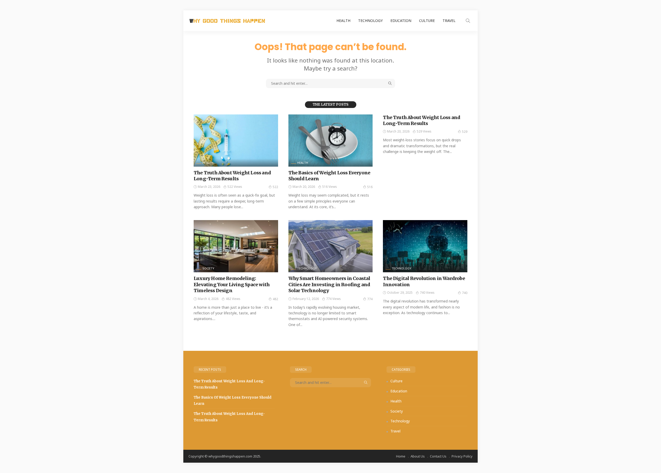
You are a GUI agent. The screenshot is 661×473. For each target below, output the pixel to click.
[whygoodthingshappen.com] (227, 20)
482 (275, 299)
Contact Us (438, 456)
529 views (424, 131)
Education (400, 20)
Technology (370, 20)
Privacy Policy (462, 456)
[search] (468, 20)
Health (343, 20)
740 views (427, 292)
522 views (234, 186)
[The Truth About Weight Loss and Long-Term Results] (236, 140)
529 (464, 131)
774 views (333, 299)
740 (464, 293)
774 (370, 299)
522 (275, 187)
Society (208, 268)
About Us (418, 456)
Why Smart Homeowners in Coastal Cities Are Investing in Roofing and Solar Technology (329, 284)
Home (400, 456)
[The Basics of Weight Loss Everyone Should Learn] (330, 140)
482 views (233, 299)
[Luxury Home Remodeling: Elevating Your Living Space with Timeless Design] (236, 246)
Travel (449, 20)
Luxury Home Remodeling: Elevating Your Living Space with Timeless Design (232, 284)
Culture (427, 20)
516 (370, 187)
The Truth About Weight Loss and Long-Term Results (232, 176)
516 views (329, 186)
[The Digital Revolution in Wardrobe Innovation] (425, 246)
